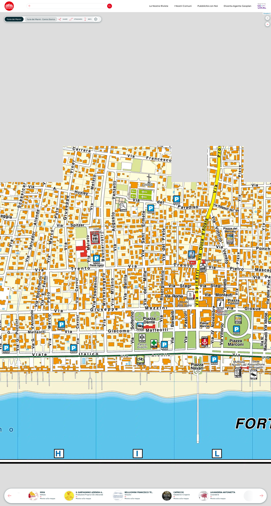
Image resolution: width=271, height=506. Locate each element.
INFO (86, 20)
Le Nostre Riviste (158, 6)
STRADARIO (78, 19)
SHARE (65, 19)
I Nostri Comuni (183, 6)
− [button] (267, 24)
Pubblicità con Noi (207, 6)
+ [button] (267, 18)
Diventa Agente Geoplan (237, 6)
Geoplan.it (266, 13)
